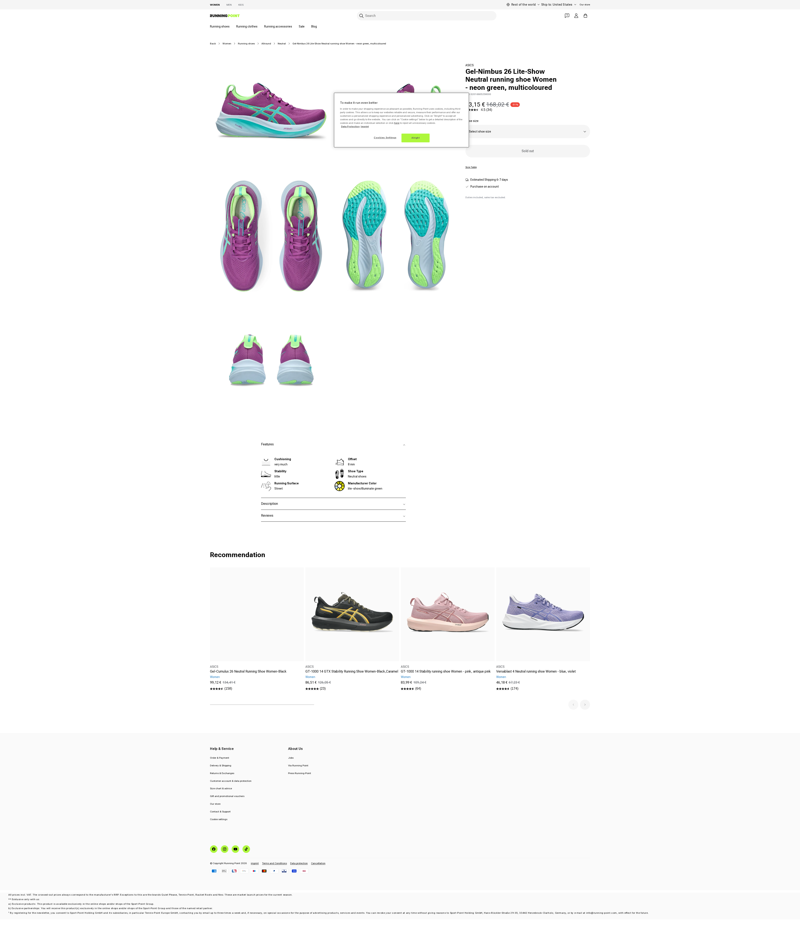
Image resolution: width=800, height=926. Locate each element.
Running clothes (247, 26)
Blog (314, 26)
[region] (401, 120)
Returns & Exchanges (222, 773)
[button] (573, 705)
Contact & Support (220, 811)
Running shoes (220, 26)
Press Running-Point (299, 773)
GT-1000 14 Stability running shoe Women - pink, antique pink (446, 671)
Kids (241, 4)
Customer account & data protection (230, 780)
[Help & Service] (567, 15)
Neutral (282, 43)
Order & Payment (219, 757)
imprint (255, 863)
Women (215, 4)
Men (229, 4)
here (396, 123)
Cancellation (318, 863)
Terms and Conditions (274, 863)
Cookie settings (218, 819)
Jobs (291, 757)
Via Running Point (298, 765)
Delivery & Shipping (220, 765)
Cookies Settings (385, 137)
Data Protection (350, 126)
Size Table (471, 167)
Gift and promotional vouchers (227, 796)
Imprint (365, 126)
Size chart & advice (221, 788)
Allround (266, 43)
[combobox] (426, 15)
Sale (302, 26)
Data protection (299, 863)
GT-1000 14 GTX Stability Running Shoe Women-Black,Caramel (351, 671)
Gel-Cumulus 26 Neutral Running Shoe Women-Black (248, 671)
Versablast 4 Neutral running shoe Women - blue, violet (536, 671)
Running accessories (278, 26)
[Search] (361, 15)
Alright (415, 137)
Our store (585, 4)
